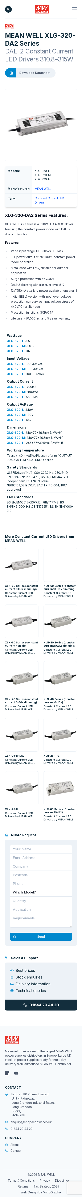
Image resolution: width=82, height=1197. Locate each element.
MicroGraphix (52, 1192)
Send (41, 936)
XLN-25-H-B (52, 755)
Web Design (29, 1192)
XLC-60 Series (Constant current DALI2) (60, 811)
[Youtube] (16, 1073)
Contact (16, 1150)
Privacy (45, 1180)
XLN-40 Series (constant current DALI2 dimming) (60, 644)
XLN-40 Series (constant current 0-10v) (60, 701)
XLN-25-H (11, 809)
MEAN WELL (43, 188)
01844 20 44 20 (44, 1005)
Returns (23, 1186)
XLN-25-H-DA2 (15, 755)
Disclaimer (62, 1180)
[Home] (42, 9)
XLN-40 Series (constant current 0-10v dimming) (21, 701)
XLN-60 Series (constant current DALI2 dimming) (21, 587)
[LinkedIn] (7, 1073)
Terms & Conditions (21, 1180)
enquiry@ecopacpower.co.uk (31, 1122)
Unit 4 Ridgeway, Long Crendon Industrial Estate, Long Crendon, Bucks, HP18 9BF (33, 1107)
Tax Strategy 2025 (46, 1186)
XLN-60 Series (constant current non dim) (21, 644)
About (15, 1144)
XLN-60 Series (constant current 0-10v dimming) (60, 587)
